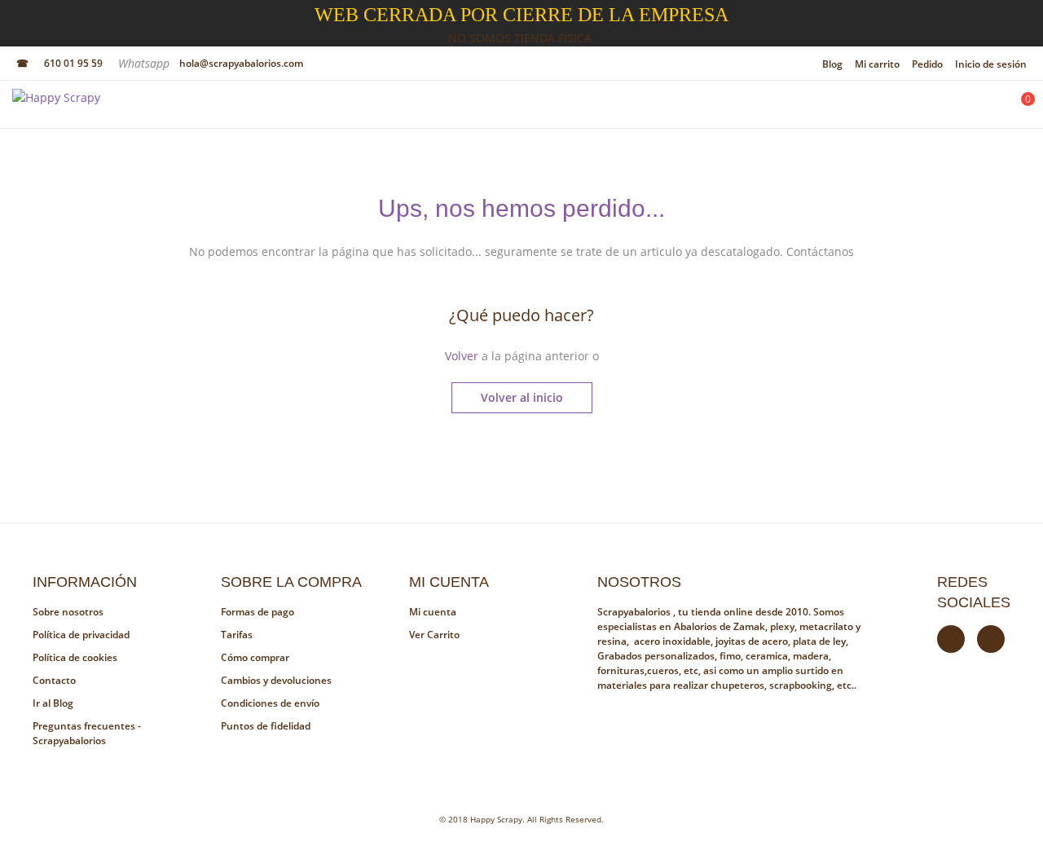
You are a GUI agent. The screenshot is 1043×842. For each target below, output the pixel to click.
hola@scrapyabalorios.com (241, 63)
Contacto (54, 680)
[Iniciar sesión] (975, 108)
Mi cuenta (432, 612)
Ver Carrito (434, 634)
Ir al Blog (53, 703)
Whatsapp (145, 63)
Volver (461, 356)
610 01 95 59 (73, 63)
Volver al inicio (522, 397)
